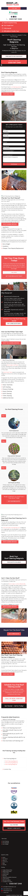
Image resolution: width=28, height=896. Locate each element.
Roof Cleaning (6, 841)
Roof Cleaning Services (10, 224)
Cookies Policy (6, 872)
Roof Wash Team (8, 93)
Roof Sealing (5, 844)
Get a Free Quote (14, 633)
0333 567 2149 (15, 19)
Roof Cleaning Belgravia (11, 761)
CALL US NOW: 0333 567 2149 (14, 699)
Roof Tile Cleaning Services (11, 342)
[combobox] (14, 148)
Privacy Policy (5, 874)
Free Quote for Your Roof (14, 56)
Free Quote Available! (14, 562)
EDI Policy (5, 875)
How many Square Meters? (8, 150)
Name (4, 129)
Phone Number (6, 138)
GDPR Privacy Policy (7, 871)
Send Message (14, 164)
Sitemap (4, 864)
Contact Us (5, 861)
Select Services (6, 146)
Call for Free (14, 824)
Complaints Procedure (7, 881)
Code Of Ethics (6, 878)
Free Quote (5, 858)
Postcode (5, 142)
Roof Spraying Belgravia (11, 762)
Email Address (6, 133)
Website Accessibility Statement (10, 877)
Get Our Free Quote (14, 501)
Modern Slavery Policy (7, 870)
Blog (4, 863)
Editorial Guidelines (7, 880)
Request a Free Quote (14, 828)
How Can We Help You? (8, 155)
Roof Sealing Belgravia (11, 764)
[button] (13, 8)
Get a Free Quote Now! (14, 323)
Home (4, 857)
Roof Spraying (6, 842)
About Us (5, 860)
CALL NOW (14, 272)
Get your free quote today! (14, 276)
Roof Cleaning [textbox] (6, 148)
